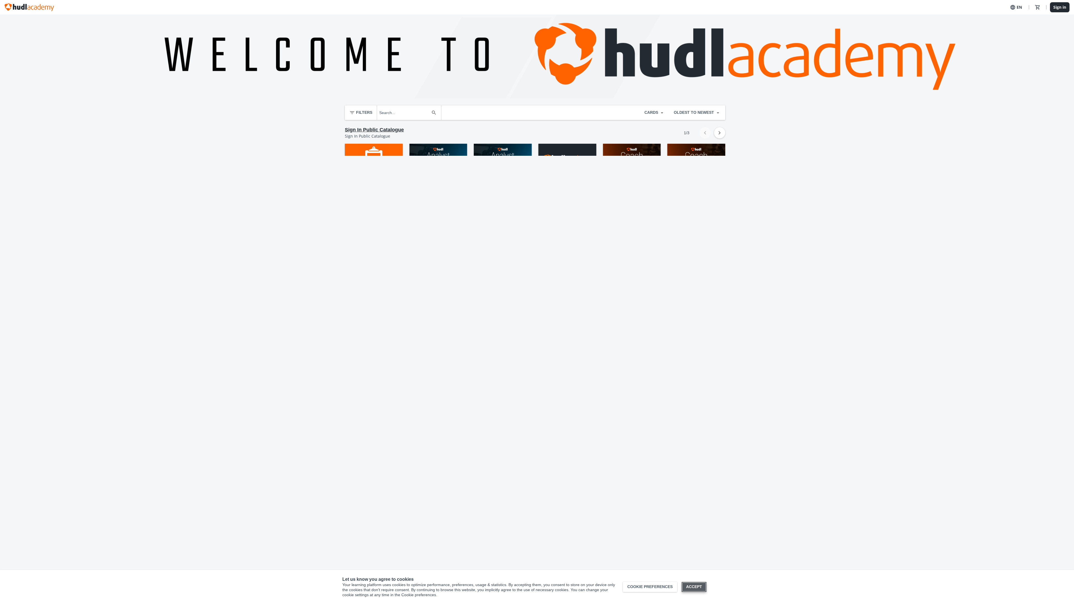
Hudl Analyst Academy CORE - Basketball (498, 180)
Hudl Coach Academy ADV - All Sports (631, 180)
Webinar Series (556, 178)
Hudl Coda (358, 178)
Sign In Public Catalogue (374, 130)
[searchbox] (404, 112)
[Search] (434, 113)
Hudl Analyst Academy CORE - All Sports (434, 180)
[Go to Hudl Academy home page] (29, 7)
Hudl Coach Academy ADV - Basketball (695, 180)
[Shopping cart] (1038, 7)
